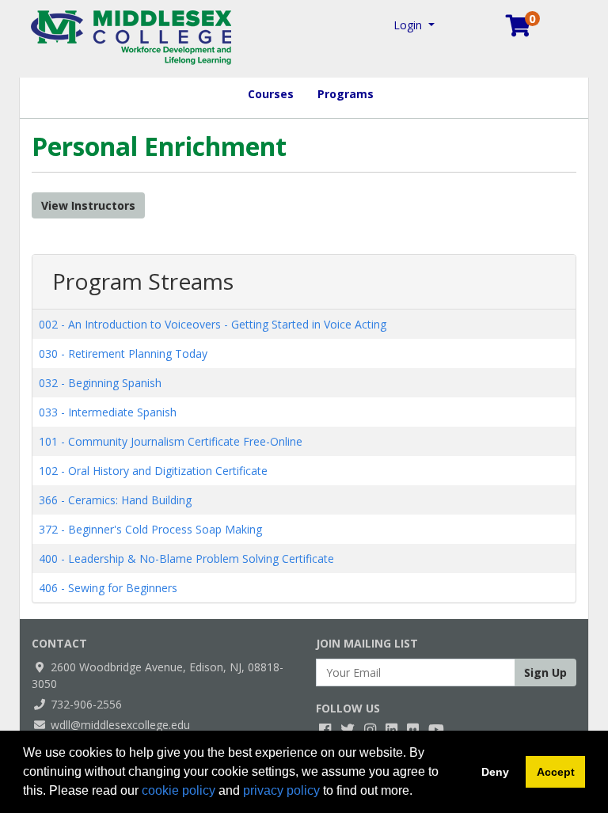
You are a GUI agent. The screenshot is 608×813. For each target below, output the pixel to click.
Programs (345, 93)
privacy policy (281, 790)
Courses (271, 93)
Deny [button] (495, 772)
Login (409, 24)
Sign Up (545, 672)
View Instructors (88, 205)
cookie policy (178, 790)
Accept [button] (556, 772)
